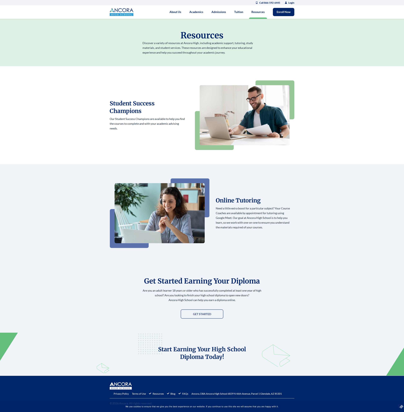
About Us (175, 11)
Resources (258, 11)
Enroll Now (284, 11)
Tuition (238, 11)
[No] (400, 406)
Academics (196, 11)
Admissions (218, 11)
